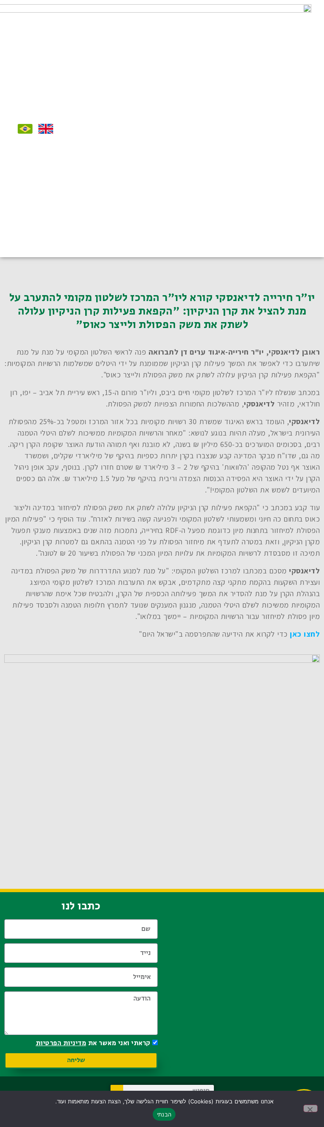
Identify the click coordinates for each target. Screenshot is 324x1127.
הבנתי (164, 1114)
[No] (310, 1108)
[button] (116, 128)
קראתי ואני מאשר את (93, 1043)
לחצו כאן (305, 634)
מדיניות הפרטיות (61, 1043)
